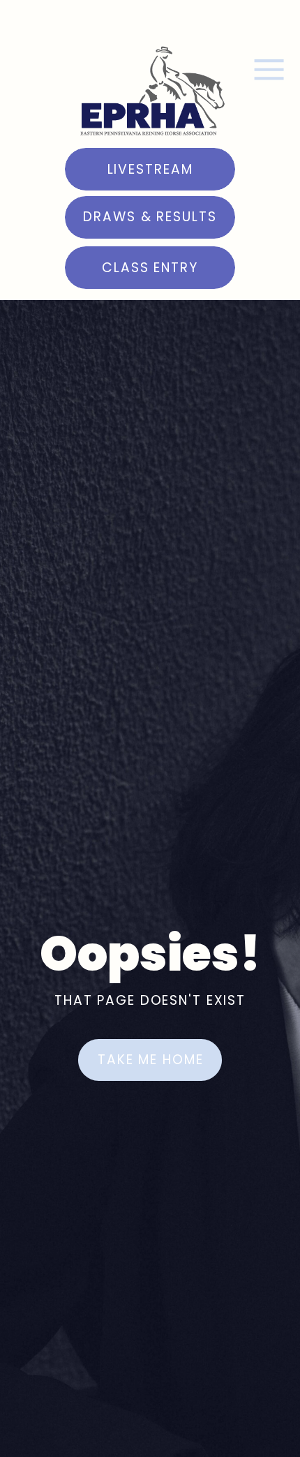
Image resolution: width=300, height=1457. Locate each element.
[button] (269, 69)
